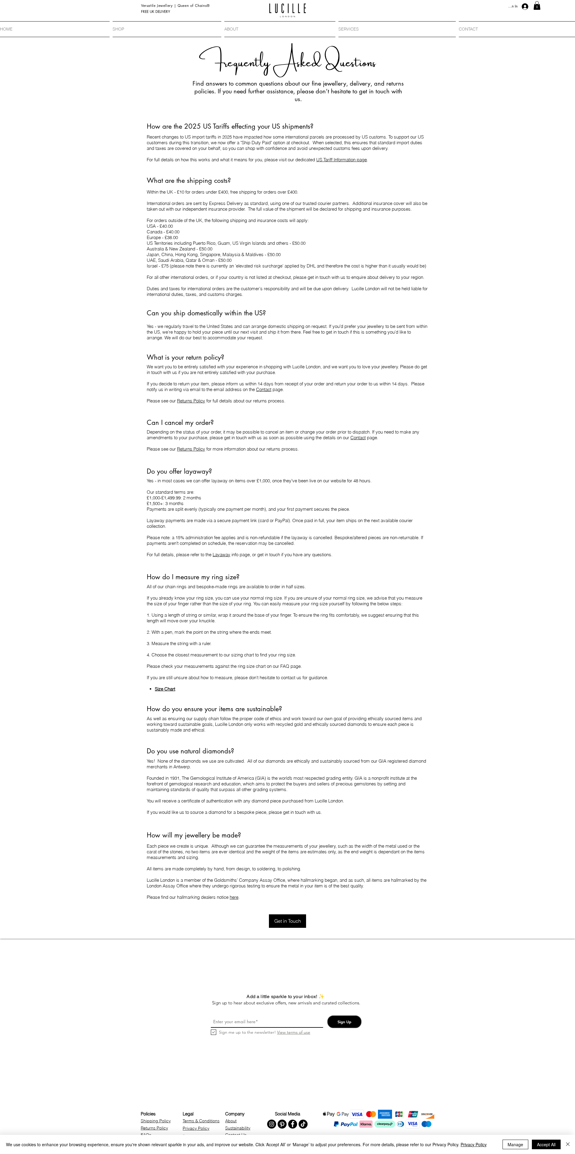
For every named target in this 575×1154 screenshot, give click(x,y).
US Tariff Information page (341, 159)
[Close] (567, 1144)
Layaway (221, 554)
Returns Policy (191, 401)
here (234, 897)
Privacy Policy (474, 1144)
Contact (263, 389)
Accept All (546, 1144)
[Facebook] (292, 1124)
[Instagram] (271, 1124)
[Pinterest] (282, 1124)
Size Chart (165, 689)
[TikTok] (303, 1124)
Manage (515, 1144)
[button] (537, 5)
